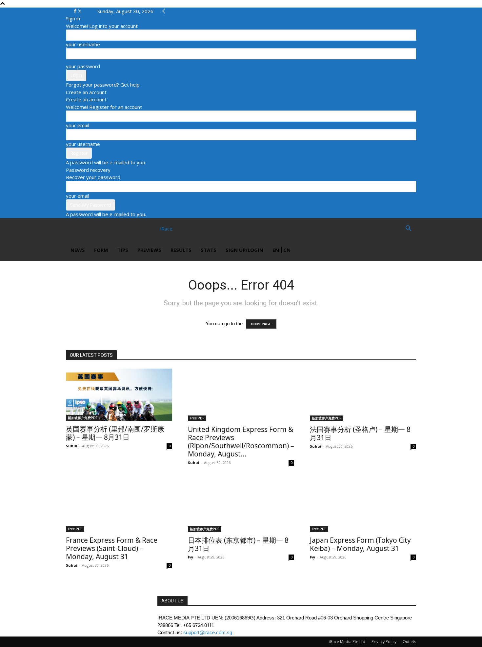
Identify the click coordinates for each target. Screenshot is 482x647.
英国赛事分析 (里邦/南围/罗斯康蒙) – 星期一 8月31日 (115, 433)
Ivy (190, 557)
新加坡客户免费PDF (82, 417)
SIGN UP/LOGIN (244, 250)
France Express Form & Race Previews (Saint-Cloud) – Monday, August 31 (111, 548)
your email (77, 125)
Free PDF (197, 418)
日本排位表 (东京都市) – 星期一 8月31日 (238, 544)
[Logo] (89, 228)
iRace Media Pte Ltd (347, 641)
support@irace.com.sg (207, 632)
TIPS (122, 250)
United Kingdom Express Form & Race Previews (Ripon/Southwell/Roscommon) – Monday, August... (241, 441)
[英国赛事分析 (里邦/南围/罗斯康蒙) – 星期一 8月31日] (119, 395)
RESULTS (181, 250)
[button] (408, 229)
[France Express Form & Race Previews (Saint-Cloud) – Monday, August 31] (119, 505)
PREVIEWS (149, 250)
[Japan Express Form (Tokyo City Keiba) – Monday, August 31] (363, 505)
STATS (208, 250)
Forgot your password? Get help (103, 84)
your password (83, 66)
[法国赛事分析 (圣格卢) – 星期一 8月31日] (363, 395)
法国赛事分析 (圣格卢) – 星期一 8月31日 (360, 433)
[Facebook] (76, 11)
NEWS (77, 250)
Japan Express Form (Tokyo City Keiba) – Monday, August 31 (360, 544)
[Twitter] (80, 11)
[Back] (163, 11)
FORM (101, 250)
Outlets (409, 641)
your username (83, 44)
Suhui (71, 445)
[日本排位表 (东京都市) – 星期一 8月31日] (241, 505)
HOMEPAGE (261, 324)
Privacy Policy (384, 641)
